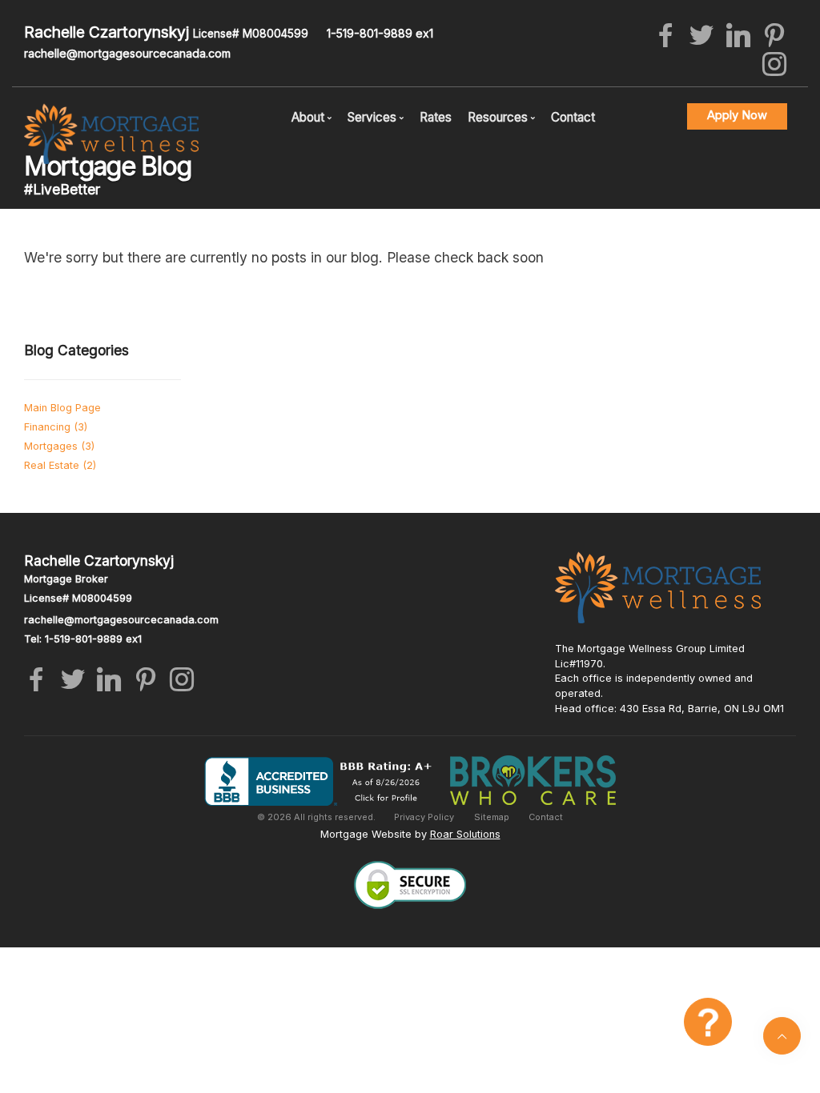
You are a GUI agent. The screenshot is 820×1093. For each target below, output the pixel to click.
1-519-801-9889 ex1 (380, 33)
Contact (573, 117)
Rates (436, 117)
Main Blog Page (62, 408)
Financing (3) (55, 427)
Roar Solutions (465, 834)
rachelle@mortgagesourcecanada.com (127, 53)
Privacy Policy (424, 817)
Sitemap (491, 817)
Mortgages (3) (59, 446)
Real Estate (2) (60, 465)
